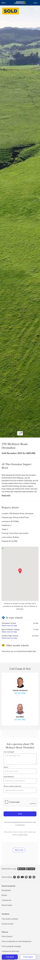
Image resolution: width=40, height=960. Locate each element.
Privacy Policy (23, 835)
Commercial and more (10, 951)
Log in (35, 3)
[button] (20, 571)
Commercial (6, 900)
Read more (6, 495)
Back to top (19, 850)
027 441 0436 (20, 693)
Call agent (10, 957)
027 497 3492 (20, 720)
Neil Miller (20, 717)
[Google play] (30, 868)
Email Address (9, 777)
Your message (9, 752)
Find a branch (7, 936)
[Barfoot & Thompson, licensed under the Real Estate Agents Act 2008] (20, 2)
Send (20, 814)
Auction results (7, 924)
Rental (4, 895)
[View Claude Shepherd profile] (20, 682)
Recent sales (7, 905)
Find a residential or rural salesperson (16, 941)
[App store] (21, 868)
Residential (6, 890)
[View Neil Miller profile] (20, 708)
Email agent (28, 957)
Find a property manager (11, 946)
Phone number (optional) (12, 786)
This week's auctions (10, 919)
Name (6, 767)
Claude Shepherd (20, 690)
